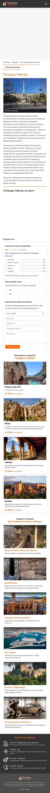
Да (10, 290)
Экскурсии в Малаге (25, 358)
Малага (15, 62)
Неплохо (11, 265)
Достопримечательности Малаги (25, 521)
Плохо (10, 268)
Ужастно (11, 271)
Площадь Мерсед (12, 67)
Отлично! (11, 260)
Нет (10, 294)
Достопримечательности (30, 62)
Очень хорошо (13, 262)
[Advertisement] (25, 34)
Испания (6, 62)
